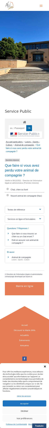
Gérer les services (24, 396)
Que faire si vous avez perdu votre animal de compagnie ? (23, 148)
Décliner (24, 411)
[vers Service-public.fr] (25, 134)
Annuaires (24, 345)
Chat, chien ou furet (19, 189)
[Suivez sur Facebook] (24, 359)
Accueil (25, 325)
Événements (24, 340)
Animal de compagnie (24, 145)
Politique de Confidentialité (16, 424)
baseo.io (29, 277)
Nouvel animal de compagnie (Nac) (26, 196)
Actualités (24, 335)
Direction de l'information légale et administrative (24, 274)
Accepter (24, 403)
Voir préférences (24, 418)
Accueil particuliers (14, 142)
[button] (45, 366)
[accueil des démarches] (24, 122)
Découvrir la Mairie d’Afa (24, 330)
